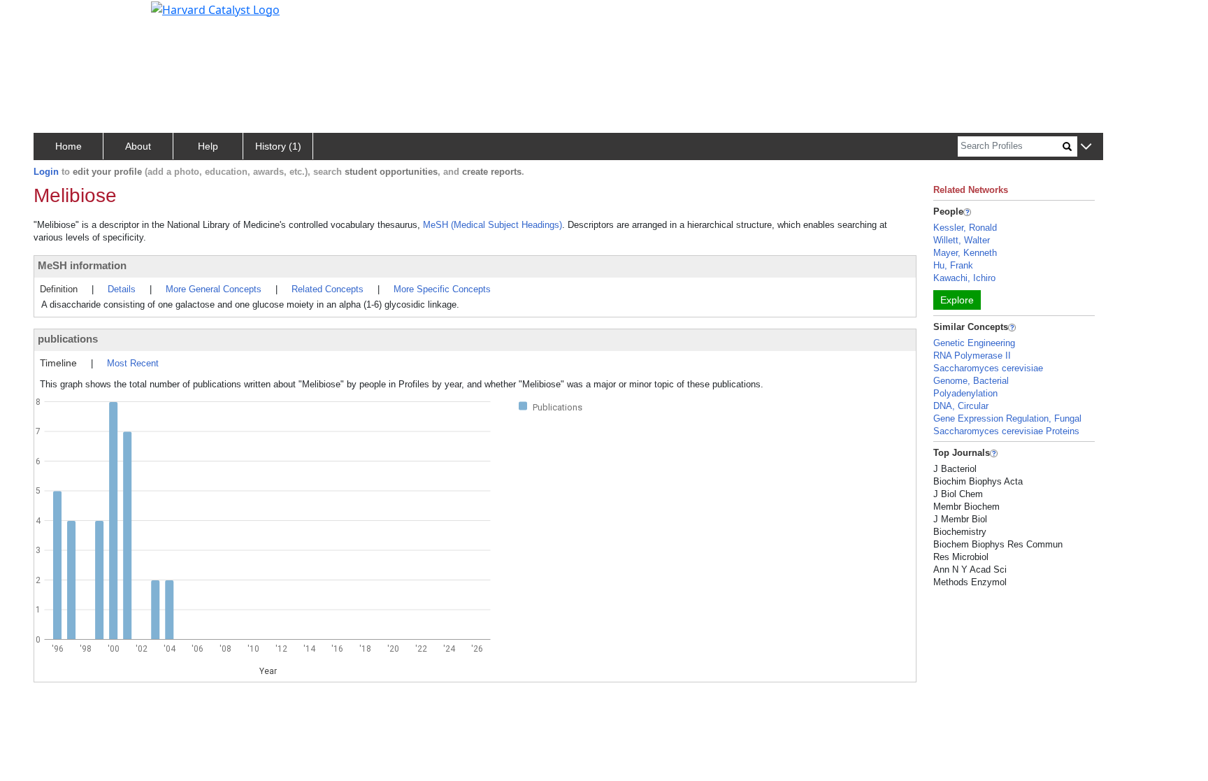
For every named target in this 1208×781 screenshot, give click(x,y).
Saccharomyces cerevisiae (988, 368)
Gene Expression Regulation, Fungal (1007, 418)
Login (46, 171)
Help (208, 146)
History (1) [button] (278, 146)
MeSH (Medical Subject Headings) (492, 225)
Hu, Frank (953, 265)
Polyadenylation (965, 393)
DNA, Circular (960, 406)
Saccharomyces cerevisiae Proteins (1006, 431)
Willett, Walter (961, 240)
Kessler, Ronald (965, 227)
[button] (1086, 147)
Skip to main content (58, 16)
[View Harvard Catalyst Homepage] (215, 8)
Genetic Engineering (974, 343)
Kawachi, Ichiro (964, 278)
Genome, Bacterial (971, 380)
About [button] (138, 146)
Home (68, 146)
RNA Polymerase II (972, 355)
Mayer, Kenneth (965, 253)
